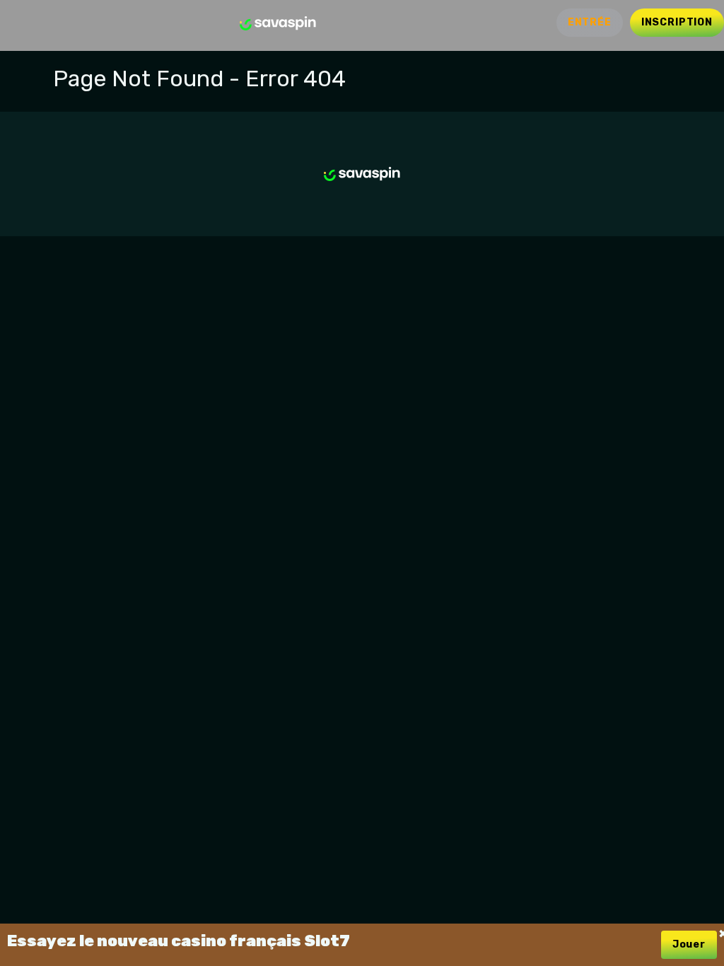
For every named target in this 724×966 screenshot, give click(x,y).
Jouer (689, 944)
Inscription (677, 22)
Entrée (590, 22)
